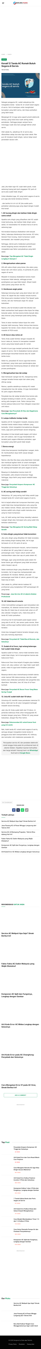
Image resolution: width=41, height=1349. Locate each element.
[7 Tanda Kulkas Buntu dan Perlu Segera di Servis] (6, 1201)
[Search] (38, 3)
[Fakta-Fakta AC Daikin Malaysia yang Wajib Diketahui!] (20, 950)
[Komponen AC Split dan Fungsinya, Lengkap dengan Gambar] (20, 980)
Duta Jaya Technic (26, 1340)
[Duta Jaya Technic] (20, 3)
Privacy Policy (13, 1344)
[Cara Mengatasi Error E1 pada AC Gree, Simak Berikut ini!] (20, 1071)
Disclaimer (22, 1344)
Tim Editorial (5, 69)
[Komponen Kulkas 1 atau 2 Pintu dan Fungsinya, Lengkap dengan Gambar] (6, 1190)
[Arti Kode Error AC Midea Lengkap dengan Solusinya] (20, 1011)
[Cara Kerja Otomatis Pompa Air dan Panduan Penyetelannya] (6, 1231)
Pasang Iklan (30, 1344)
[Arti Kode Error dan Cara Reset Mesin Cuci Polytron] (6, 1159)
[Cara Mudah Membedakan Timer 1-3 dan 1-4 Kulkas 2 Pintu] (6, 1221)
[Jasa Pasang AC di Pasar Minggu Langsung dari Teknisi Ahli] (6, 1316)
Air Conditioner (7, 802)
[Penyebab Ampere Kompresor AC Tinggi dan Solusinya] (6, 1149)
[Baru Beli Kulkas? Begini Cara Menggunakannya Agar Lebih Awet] (6, 1326)
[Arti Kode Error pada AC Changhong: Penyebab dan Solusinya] (20, 1041)
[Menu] (3, 3)
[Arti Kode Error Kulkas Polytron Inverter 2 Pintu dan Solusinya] (6, 1180)
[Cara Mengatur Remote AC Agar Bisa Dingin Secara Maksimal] (6, 1170)
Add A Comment (20, 1095)
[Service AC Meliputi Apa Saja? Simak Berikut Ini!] (20, 920)
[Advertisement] (20, 30)
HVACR (4, 59)
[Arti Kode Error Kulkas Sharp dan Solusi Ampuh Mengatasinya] (6, 1211)
